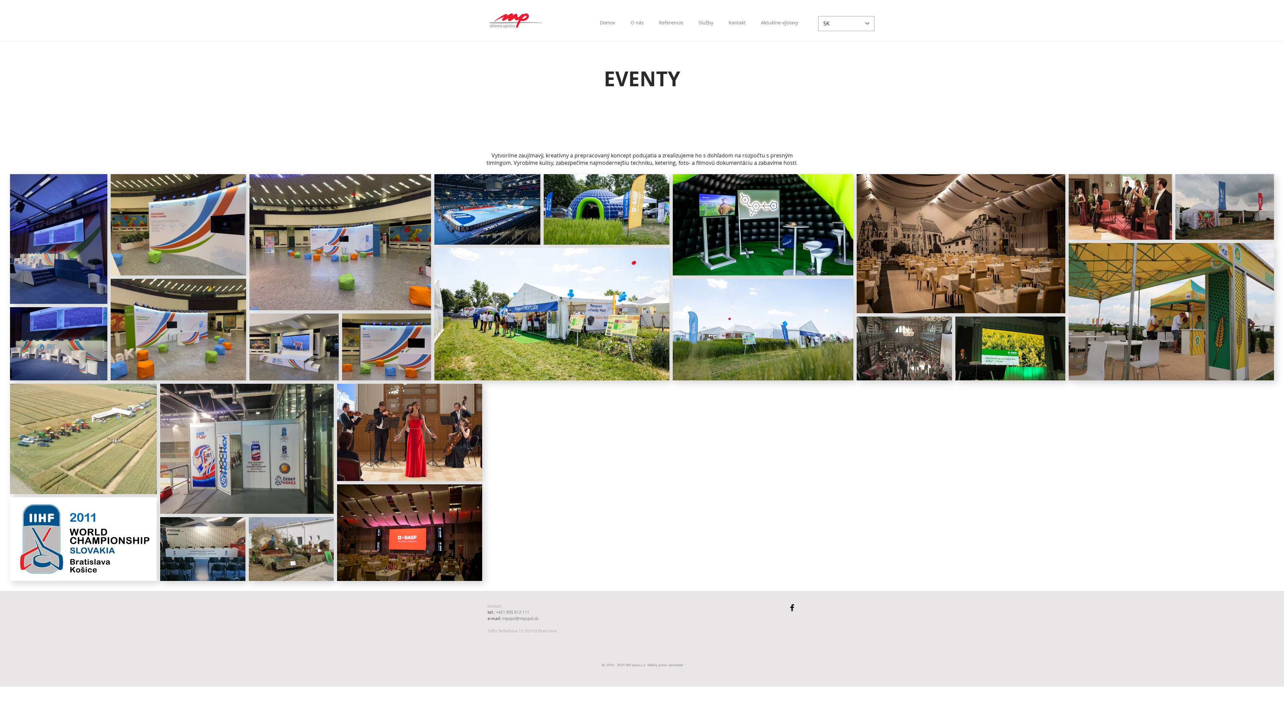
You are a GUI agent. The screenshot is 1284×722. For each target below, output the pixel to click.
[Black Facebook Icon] (792, 607)
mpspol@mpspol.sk (520, 618)
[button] (779, 19)
